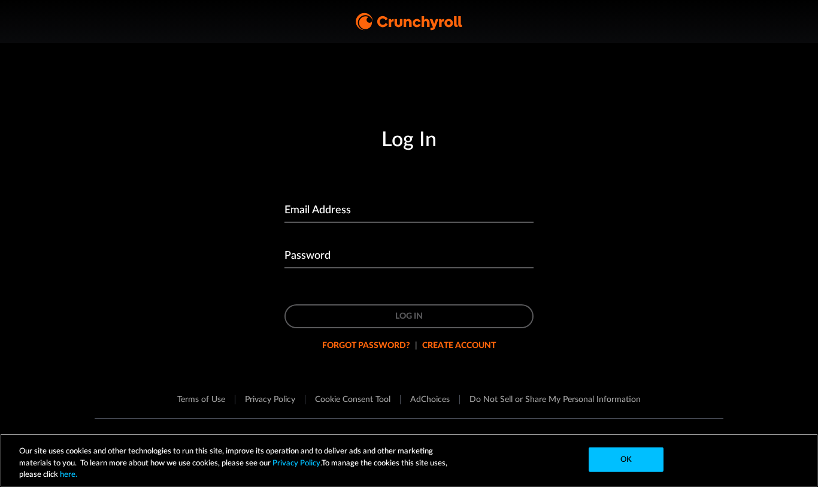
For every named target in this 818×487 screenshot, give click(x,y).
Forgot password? (366, 345)
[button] (352, 399)
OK (626, 459)
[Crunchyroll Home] (409, 21)
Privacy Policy (296, 463)
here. (67, 475)
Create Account (459, 345)
